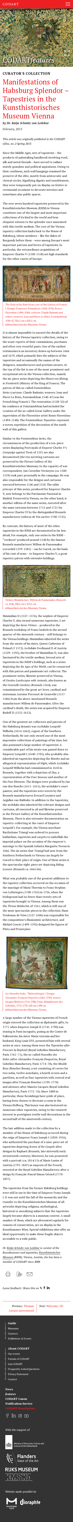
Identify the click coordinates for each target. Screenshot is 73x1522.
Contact (12, 1379)
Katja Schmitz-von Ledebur (23, 1248)
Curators (13, 1333)
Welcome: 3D (54, 1306)
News (9, 1389)
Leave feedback (12, 1288)
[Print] (8, 1274)
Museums (13, 1328)
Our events (14, 1353)
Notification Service (18, 1403)
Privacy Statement (18, 1374)
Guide (12, 1323)
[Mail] (29, 1274)
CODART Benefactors (20, 1408)
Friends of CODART (18, 1359)
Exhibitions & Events (19, 1338)
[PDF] (19, 1274)
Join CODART (15, 1364)
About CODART (18, 1348)
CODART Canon (16, 1399)
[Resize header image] (67, 53)
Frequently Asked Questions (24, 1369)
